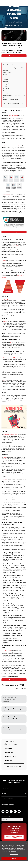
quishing (5, 479)
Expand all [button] (18, 688)
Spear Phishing (7, 72)
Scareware (6, 88)
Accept (14, 858)
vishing (4, 380)
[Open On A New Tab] (14, 222)
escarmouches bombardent (10, 434)
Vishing (5, 86)
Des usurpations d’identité (10, 358)
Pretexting (5, 90)
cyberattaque (18, 146)
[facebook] (7, 811)
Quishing (5, 93)
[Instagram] (15, 811)
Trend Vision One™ (6, 650)
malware (15, 245)
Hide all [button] (24, 688)
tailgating (5, 299)
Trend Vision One (10, 55)
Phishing (5, 70)
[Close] (26, 843)
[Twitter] (11, 811)
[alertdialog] (14, 851)
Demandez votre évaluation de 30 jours (13, 836)
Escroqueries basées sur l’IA (10, 84)
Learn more (13, 851)
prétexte (5, 457)
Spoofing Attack (10, 756)
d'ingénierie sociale (13, 115)
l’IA (10, 342)
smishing (5, 321)
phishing (5, 146)
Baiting (5, 74)
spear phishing (6, 194)
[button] (14, 710)
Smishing (5, 81)
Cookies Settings (14, 854)
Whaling (5, 77)
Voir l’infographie (10, 232)
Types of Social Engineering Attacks (14, 765)
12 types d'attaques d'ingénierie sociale (13, 68)
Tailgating (5, 79)
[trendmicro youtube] (19, 811)
